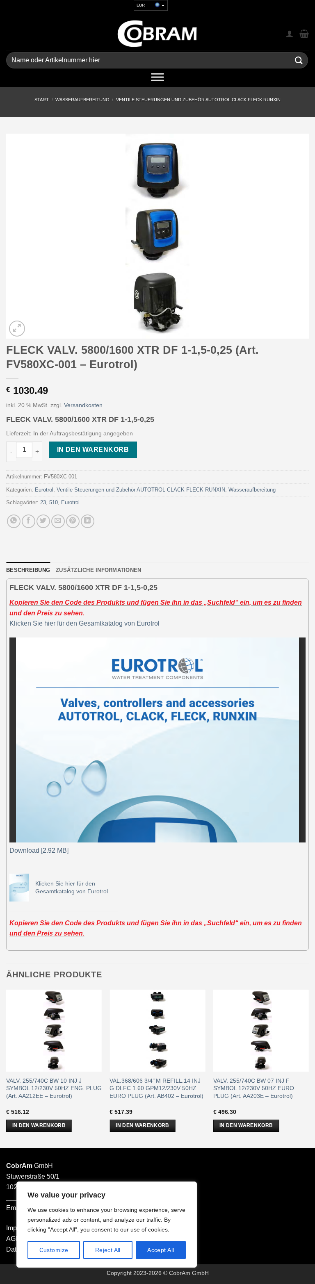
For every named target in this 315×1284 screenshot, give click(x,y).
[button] (17, 329)
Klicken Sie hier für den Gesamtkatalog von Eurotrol (84, 623)
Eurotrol (44, 490)
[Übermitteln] (299, 60)
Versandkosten (83, 405)
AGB (13, 1238)
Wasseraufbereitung (82, 99)
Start (41, 99)
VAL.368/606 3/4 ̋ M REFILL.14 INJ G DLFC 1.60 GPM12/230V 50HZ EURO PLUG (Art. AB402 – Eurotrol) (156, 1088)
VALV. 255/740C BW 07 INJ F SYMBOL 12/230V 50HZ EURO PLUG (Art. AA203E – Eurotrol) (253, 1088)
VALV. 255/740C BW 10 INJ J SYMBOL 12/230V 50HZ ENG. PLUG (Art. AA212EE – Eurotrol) (54, 1088)
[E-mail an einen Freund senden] (58, 521)
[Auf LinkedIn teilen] (87, 521)
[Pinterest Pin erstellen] (73, 521)
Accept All (160, 1250)
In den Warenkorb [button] (39, 1125)
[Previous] (6, 1068)
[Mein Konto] (289, 34)
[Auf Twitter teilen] (43, 521)
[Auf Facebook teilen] (28, 521)
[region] (106, 1225)
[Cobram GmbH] (157, 33)
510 (53, 502)
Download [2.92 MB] (38, 850)
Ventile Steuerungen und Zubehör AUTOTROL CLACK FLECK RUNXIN (198, 99)
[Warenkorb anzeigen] (304, 34)
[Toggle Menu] (157, 78)
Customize (53, 1250)
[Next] (308, 1068)
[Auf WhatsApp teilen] (14, 521)
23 (43, 502)
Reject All (108, 1250)
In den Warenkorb (93, 449)
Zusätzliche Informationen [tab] (98, 570)
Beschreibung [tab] (28, 570)
